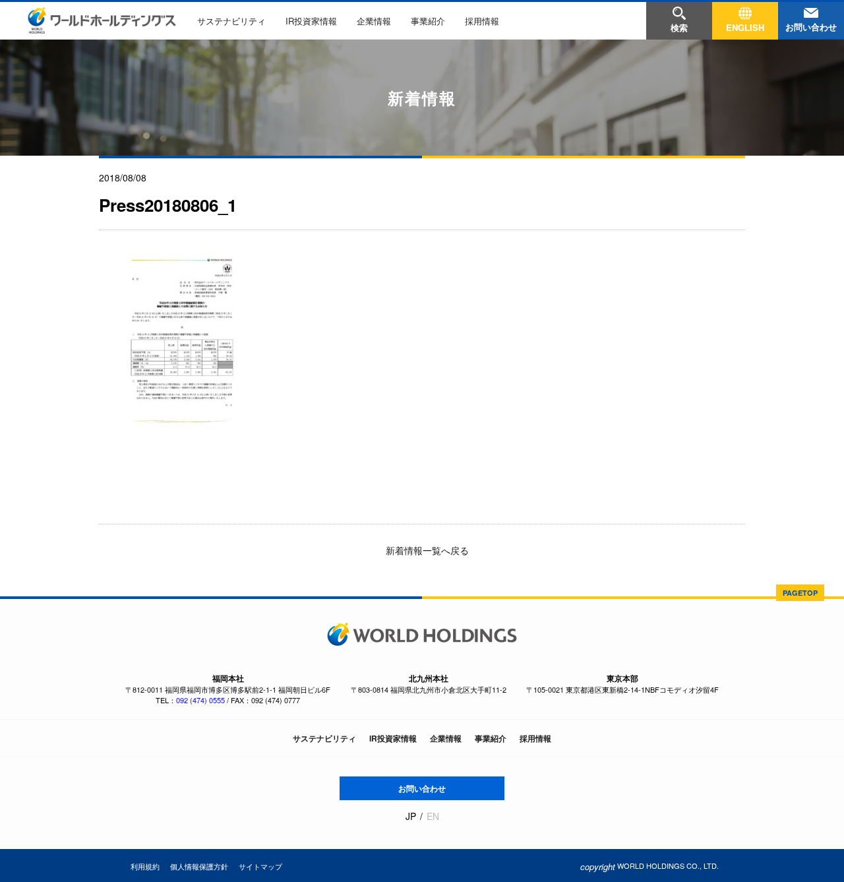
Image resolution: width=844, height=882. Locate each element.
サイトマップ (260, 866)
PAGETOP (800, 593)
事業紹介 (428, 21)
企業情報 (374, 21)
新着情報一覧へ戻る (426, 550)
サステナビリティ (231, 21)
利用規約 (145, 866)
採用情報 (482, 21)
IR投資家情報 (311, 21)
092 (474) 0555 (200, 700)
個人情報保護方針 (199, 866)
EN (433, 816)
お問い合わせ (422, 788)
